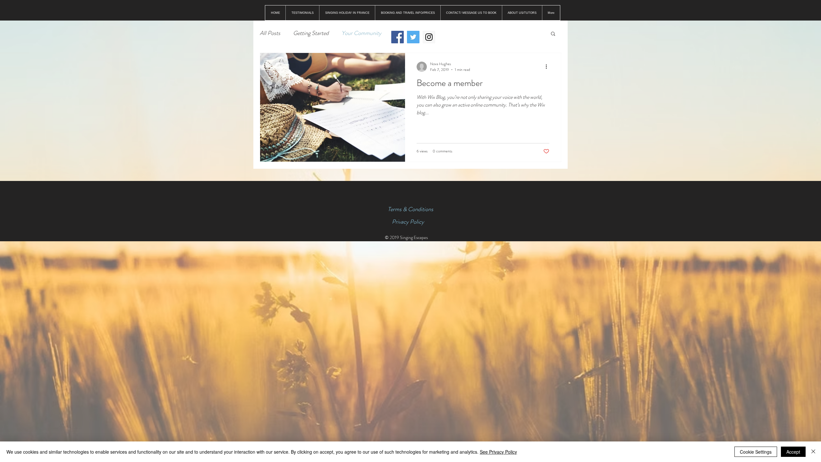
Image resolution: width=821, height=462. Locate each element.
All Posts (270, 33)
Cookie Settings (756, 452)
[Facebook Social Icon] (397, 37)
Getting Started (311, 33)
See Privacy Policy (498, 452)
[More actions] (548, 67)
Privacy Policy (408, 222)
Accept (793, 452)
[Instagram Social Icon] (429, 37)
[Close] (813, 452)
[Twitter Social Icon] (413, 37)
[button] (553, 34)
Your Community (361, 33)
